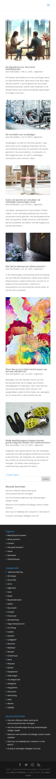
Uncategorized (13, 679)
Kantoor (10, 636)
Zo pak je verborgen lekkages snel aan (22, 516)
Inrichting (11, 628)
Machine (11, 643)
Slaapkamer (12, 671)
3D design (11, 576)
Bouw (9, 596)
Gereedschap (13, 619)
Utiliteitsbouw (13, 559)
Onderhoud (12, 655)
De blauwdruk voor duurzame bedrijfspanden (20, 68)
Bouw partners (13, 539)
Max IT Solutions (18, 772)
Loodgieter (12, 639)
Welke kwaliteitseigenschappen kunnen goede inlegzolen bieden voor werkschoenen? (28, 441)
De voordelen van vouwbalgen (20, 134)
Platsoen (11, 663)
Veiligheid (11, 683)
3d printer (11, 580)
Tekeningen (12, 675)
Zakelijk (10, 707)
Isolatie (10, 632)
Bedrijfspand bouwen (16, 535)
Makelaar (11, 647)
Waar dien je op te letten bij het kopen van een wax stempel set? (26, 370)
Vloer (9, 699)
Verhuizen (11, 691)
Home (10, 551)
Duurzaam (12, 608)
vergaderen (12, 687)
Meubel (10, 651)
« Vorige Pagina (12, 475)
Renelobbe (15, 71)
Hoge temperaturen (16, 624)
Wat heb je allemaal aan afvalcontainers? (25, 266)
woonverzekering (15, 572)
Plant (9, 659)
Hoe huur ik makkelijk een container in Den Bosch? (28, 512)
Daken (10, 604)
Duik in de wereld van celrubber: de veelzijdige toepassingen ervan (23, 200)
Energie (10, 612)
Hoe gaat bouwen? (15, 547)
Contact (10, 543)
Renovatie (11, 555)
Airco (9, 584)
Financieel (11, 616)
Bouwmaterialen (14, 600)
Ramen (10, 667)
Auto (9, 592)
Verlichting (12, 695)
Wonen (10, 703)
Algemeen (38, 71)
